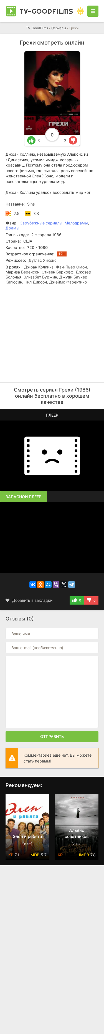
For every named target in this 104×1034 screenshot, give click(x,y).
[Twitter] (63, 584)
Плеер (52, 415)
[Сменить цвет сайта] (80, 11)
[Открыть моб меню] (92, 11)
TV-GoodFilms (37, 28)
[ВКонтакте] (32, 584)
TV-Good (46, 11)
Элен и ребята (27, 836)
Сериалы (58, 28)
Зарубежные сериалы (41, 223)
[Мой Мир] (48, 584)
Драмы (12, 228)
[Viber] (56, 584)
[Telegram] (71, 584)
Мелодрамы (76, 223)
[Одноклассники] (40, 584)
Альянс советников (76, 833)
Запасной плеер (23, 496)
